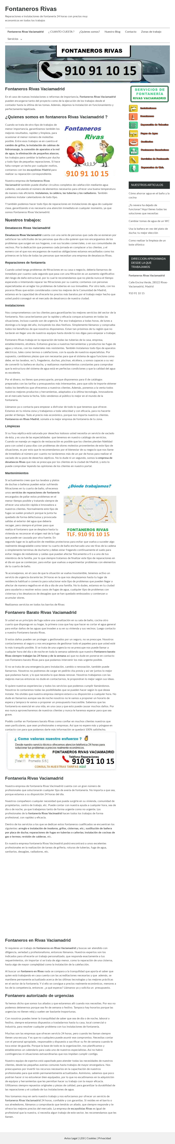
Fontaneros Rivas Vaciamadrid (26, 31)
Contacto (130, 31)
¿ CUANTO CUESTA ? (61, 31)
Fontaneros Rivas (31, 8)
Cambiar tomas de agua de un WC (149, 221)
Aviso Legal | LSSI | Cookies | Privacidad (87, 1138)
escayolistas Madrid (39, 170)
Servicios (13, 39)
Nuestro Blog (112, 31)
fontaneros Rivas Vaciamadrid (23, 1100)
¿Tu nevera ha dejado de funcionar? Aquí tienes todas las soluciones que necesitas (148, 209)
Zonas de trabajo (151, 31)
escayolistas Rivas (81, 1108)
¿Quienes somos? (89, 31)
